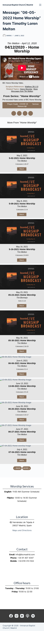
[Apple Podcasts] (27, 616)
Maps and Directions (22, 530)
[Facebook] (11, 616)
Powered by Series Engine (22, 474)
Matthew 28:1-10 (31, 87)
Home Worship (26, 89)
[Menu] (40, 5)
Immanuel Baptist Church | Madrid (18, 5)
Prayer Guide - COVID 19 (17, 104)
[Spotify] (33, 616)
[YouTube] (22, 616)
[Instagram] (16, 616)
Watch (21, 169)
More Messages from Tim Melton (24, 90)
